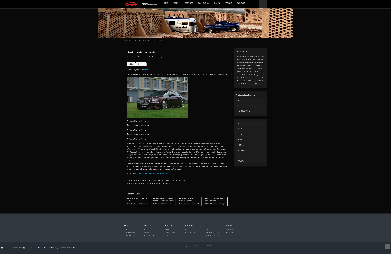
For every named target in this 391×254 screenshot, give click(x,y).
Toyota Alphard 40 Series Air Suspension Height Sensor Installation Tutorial (251, 69)
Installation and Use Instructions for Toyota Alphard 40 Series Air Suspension (251, 56)
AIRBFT (126, 229)
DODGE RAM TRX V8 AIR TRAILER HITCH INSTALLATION (251, 72)
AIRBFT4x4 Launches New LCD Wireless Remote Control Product (251, 59)
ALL (239, 123)
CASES (217, 3)
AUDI (240, 129)
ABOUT (175, 3)
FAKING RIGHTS (129, 235)
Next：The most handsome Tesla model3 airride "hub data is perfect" (149, 183)
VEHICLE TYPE (244, 111)
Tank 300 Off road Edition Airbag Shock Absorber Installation (251, 75)
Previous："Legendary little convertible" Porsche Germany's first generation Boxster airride (156, 180)
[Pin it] (75, 248)
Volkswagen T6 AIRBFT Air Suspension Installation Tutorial (251, 65)
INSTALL (241, 105)
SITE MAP (210, 246)
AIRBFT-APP (230, 232)
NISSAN (241, 150)
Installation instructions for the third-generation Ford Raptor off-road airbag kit (251, 62)
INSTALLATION (170, 232)
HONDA (241, 145)
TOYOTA (241, 161)
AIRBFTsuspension (185, 246)
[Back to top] (387, 246)
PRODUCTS (188, 3)
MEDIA (131, 64)
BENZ (240, 134)
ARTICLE (228, 3)
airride (145, 70)
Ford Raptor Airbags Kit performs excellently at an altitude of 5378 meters (251, 78)
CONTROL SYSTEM (212, 235)
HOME (165, 3)
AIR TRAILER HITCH (212, 232)
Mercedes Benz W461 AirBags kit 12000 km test (251, 81)
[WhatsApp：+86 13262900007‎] (12, 248)
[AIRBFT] (47, 248)
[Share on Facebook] (30, 248)
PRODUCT (140, 64)
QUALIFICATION (129, 232)
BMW (240, 140)
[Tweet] (40, 248)
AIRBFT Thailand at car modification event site (251, 84)
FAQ (166, 235)
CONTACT (241, 3)
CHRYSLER (155, 41)
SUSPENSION (203, 3)
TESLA (240, 156)
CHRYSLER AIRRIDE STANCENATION (153, 173)
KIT (239, 100)
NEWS (167, 229)
